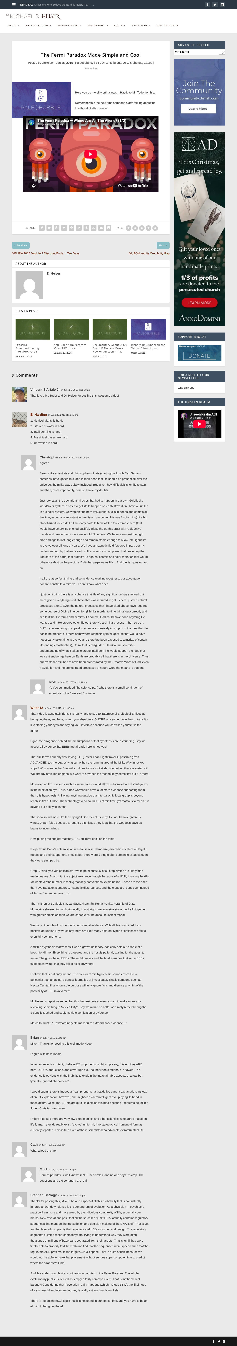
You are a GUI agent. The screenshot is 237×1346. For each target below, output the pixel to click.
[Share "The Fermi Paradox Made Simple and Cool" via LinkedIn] (79, 228)
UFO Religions (111, 62)
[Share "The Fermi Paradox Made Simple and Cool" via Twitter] (49, 228)
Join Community (167, 25)
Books (118, 25)
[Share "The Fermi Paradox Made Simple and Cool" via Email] (101, 228)
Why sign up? (186, 387)
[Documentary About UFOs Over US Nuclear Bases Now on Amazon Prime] (110, 329)
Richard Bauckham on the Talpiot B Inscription (148, 346)
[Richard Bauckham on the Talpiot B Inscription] (148, 329)
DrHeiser (48, 62)
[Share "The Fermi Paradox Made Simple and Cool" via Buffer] (86, 228)
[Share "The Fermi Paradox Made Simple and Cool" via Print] (108, 228)
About (12, 25)
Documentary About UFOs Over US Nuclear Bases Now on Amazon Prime (110, 348)
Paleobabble (83, 62)
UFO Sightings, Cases (137, 62)
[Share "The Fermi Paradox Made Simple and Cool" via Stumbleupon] (93, 228)
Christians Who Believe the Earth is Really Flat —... (64, 4)
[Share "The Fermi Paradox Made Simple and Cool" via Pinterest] (71, 228)
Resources (140, 25)
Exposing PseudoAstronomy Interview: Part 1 (27, 348)
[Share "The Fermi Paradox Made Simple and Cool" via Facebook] (42, 228)
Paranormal (96, 25)
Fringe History (68, 25)
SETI (97, 62)
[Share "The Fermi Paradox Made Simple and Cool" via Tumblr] (64, 228)
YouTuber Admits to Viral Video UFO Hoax (70, 346)
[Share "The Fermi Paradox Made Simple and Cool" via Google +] (56, 228)
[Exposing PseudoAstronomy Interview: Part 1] (33, 329)
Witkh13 (36, 708)
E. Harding (38, 414)
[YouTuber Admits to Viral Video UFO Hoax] (71, 329)
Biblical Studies (37, 25)
